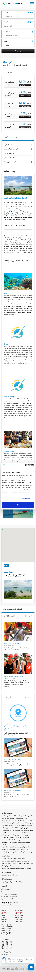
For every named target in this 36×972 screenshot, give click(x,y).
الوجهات (9, 858)
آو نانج (3, 816)
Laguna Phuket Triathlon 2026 (13, 677)
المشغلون (25, 861)
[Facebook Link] (3, 943)
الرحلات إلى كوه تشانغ (11, 149)
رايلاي (13, 823)
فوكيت (3, 828)
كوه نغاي (12, 837)
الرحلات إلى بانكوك (10, 162)
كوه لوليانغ (4, 835)
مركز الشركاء (5, 882)
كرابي (15, 828)
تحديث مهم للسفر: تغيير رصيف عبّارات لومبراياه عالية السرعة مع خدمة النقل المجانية (16, 727)
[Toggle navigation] (33, 3)
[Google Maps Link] (3, 947)
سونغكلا (11, 825)
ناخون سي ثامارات (17, 852)
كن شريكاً (12, 882)
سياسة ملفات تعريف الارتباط (9, 868)
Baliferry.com (15, 875)
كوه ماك (22, 835)
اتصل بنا (29, 868)
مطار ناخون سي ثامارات (8, 849)
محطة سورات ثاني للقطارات (9, 842)
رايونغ (17, 823)
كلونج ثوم (20, 828)
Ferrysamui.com (6, 875)
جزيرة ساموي (12, 820)
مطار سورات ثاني (14, 847)
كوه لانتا (26, 832)
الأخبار (19, 861)
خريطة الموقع (22, 868)
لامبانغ (3, 840)
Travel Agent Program (22, 882)
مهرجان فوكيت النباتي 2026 (12, 643)
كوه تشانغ (15, 211)
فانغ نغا (29, 825)
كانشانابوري (9, 828)
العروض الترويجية (6, 861)
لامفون (8, 840)
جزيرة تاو (24, 818)
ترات (3, 818)
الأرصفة (6, 565)
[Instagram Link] (11, 943)
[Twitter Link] (7, 943)
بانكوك (15, 816)
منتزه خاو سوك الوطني (22, 849)
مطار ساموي (5, 847)
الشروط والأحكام (6, 866)
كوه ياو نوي (18, 837)
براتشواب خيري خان (24, 816)
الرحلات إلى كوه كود (10, 157)
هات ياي (25, 852)
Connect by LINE (8, 899)
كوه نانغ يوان (5, 837)
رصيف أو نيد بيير (9, 572)
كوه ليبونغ (11, 835)
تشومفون (11, 818)
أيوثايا (7, 816)
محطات (28, 858)
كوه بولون (4, 830)
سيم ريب (17, 825)
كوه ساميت (30, 830)
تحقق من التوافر (25, 85)
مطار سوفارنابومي (25, 847)
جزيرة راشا (5, 820)
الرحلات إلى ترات (9, 145)
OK (18, 505)
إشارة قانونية (29, 863)
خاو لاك (3, 823)
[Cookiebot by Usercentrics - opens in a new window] (25, 465)
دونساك (8, 823)
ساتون (22, 823)
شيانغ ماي (23, 825)
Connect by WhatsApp (10, 896)
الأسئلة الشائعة (12, 863)
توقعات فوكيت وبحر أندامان (12, 759)
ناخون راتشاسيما (6, 852)
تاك (31, 816)
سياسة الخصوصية (16, 866)
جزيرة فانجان (20, 820)
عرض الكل (28, 616)
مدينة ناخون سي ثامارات (19, 844)
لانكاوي (13, 840)
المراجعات (4, 863)
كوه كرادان (15, 832)
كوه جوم (23, 830)
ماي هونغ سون (20, 840)
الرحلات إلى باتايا (9, 153)
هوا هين (31, 852)
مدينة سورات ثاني (6, 844)
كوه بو (26, 828)
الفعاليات (14, 861)
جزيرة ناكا (28, 820)
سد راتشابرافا (29, 823)
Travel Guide (21, 863)
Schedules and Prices (19, 858)
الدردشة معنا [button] (7, 891)
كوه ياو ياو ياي (26, 837)
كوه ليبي (17, 835)
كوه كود (8, 211)
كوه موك (28, 835)
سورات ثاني (5, 825)
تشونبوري (18, 818)
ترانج (6, 818)
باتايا (11, 816)
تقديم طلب (7, 889)
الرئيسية (4, 858)
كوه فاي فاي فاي (6, 832)
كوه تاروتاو (11, 830)
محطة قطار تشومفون (24, 842)
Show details (25, 498)
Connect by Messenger (10, 894)
